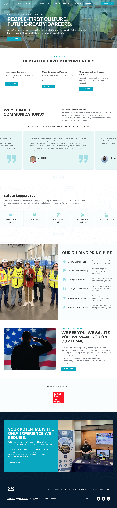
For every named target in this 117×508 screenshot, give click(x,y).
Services (58, 489)
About (67, 489)
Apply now (14, 39)
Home (20, 3)
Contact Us (104, 489)
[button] (31, 3)
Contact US (107, 3)
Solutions (49, 489)
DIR (73, 498)
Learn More (15, 462)
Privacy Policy (11, 499)
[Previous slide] (55, 177)
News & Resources (80, 489)
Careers (94, 489)
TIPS (80, 498)
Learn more (68, 369)
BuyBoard (90, 498)
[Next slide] (61, 177)
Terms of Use (23, 499)
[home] (5, 3)
